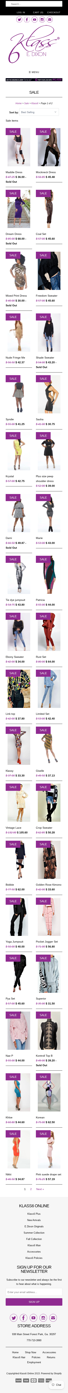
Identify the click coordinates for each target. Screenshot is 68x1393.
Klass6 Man (34, 1245)
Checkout (53, 12)
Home (15, 1352)
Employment (34, 1362)
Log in (21, 12)
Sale (34, 92)
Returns (51, 1357)
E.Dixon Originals (34, 1226)
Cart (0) (38, 12)
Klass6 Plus (34, 1213)
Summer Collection (34, 1232)
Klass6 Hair (19, 1357)
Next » (40, 1189)
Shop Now (30, 1352)
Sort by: (14, 112)
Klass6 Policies (34, 1258)
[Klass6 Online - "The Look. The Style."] (34, 45)
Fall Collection (34, 1239)
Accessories (34, 1251)
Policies (36, 1357)
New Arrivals (34, 1220)
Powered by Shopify (51, 1373)
